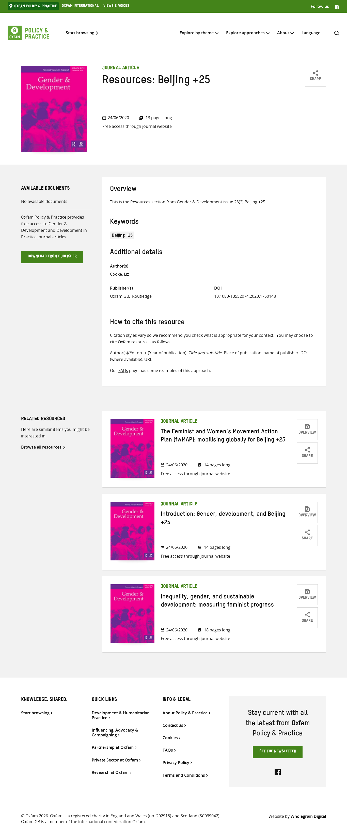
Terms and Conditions (184, 775)
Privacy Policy (176, 762)
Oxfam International (80, 6)
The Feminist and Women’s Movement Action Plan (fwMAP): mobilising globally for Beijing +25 (223, 436)
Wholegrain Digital (308, 816)
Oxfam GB (119, 296)
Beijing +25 (122, 235)
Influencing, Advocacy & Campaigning (115, 732)
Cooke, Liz (119, 274)
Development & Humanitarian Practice (121, 715)
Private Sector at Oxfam (115, 760)
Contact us (173, 725)
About (283, 33)
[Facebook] (337, 6)
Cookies (170, 737)
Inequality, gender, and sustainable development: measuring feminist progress (217, 601)
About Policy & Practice (185, 713)
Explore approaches (245, 33)
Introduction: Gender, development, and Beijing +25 (223, 519)
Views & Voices (116, 6)
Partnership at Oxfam (113, 747)
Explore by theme (197, 33)
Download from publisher (52, 257)
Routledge (142, 296)
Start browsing (80, 32)
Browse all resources (41, 447)
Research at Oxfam (110, 772)
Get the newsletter (277, 752)
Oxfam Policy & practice (35, 7)
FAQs (123, 370)
